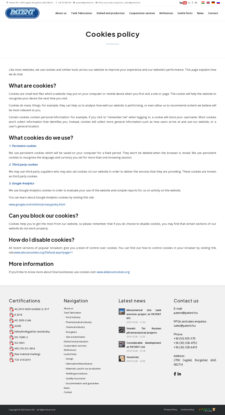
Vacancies (133, 357)
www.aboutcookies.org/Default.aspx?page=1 (43, 252)
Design (69, 358)
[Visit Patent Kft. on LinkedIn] (179, 374)
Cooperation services (75, 345)
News (67, 387)
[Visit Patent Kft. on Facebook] (175, 374)
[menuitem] (183, 3)
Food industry (73, 317)
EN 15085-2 (21, 337)
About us (68, 308)
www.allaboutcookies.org (113, 272)
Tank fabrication (72, 312)
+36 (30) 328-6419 (185, 347)
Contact (68, 392)
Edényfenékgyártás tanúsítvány (32, 331)
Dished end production (76, 341)
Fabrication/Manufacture (79, 363)
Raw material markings (27, 354)
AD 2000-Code (22, 320)
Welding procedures (77, 373)
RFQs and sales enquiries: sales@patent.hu (119, 2)
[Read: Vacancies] (122, 358)
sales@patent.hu (185, 326)
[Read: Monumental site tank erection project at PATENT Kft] (122, 311)
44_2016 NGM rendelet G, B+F (31, 309)
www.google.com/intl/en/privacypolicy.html (37, 204)
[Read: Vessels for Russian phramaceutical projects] (122, 330)
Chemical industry (75, 327)
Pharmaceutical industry (79, 322)
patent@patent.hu (85, 2)
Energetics (71, 332)
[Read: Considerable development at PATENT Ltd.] (122, 344)
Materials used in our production (83, 368)
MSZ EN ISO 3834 (24, 348)
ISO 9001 (19, 342)
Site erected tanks (75, 336)
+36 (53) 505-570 (184, 338)
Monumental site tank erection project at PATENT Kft (144, 314)
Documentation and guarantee (82, 383)
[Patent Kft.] (23, 14)
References (70, 349)
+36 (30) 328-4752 (185, 343)
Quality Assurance (75, 378)
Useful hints (70, 354)
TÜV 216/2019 (22, 359)
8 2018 (18, 314)
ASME (17, 326)
